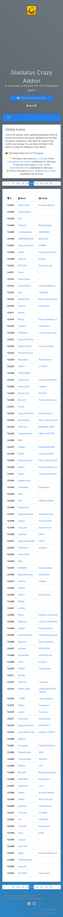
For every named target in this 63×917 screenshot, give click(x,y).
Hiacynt (21, 306)
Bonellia (21, 675)
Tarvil (20, 662)
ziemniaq (22, 534)
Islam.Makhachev (26, 732)
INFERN (42, 245)
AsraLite (22, 259)
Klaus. (32, 171)
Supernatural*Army (48, 252)
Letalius (21, 628)
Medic (21, 853)
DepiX (21, 474)
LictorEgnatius (25, 232)
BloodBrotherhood (47, 772)
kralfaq (21, 608)
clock (41, 786)
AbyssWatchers (46, 514)
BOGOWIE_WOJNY (19, 167)
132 (36, 183)
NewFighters (45, 718)
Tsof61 (21, 799)
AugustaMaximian (26, 541)
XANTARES (23, 779)
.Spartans (43, 682)
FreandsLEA (23, 386)
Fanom (21, 406)
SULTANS (22, 873)
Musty (21, 319)
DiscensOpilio (24, 752)
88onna (21, 765)
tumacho (22, 866)
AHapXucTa (23, 507)
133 (41, 183)
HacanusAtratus (25, 339)
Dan (20, 218)
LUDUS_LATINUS (47, 732)
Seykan (21, 521)
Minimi (21, 615)
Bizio (20, 440)
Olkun (41, 534)
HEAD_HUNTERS (47, 433)
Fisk (20, 292)
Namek (42, 259)
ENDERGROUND (26, 238)
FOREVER (43, 819)
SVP (41, 765)
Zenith (42, 541)
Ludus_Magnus (46, 698)
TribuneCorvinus (26, 245)
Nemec (21, 467)
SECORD (22, 265)
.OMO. (41, 164)
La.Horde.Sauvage (48, 332)
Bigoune (22, 641)
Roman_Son (23, 393)
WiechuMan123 (25, 460)
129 (22, 183)
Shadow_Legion (48, 171)
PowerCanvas (45, 359)
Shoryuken (23, 718)
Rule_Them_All (45, 265)
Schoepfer (23, 745)
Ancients (43, 547)
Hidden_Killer (24, 688)
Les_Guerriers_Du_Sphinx (19, 161)
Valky (20, 494)
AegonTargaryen (26, 725)
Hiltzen (21, 366)
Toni (20, 500)
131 (31, 183)
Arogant (22, 447)
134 (46, 183)
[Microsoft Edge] (35, 105)
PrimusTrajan (24, 279)
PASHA (21, 601)
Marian (21, 252)
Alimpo (21, 792)
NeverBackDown (47, 447)
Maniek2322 (24, 299)
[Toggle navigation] (8, 117)
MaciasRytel (24, 420)
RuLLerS (22, 400)
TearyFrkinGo (24, 285)
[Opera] (33, 105)
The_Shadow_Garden (49, 635)
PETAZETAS (44, 648)
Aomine (21, 588)
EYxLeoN (22, 812)
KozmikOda (44, 779)
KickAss (21, 581)
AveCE (21, 453)
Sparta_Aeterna (46, 641)
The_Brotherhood (47, 745)
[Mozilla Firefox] (30, 105)
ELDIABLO (23, 332)
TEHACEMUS (24, 373)
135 (50, 183)
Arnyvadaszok (45, 413)
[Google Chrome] (28, 105)
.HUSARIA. (44, 292)
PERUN (21, 668)
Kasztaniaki (44, 306)
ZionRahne (23, 547)
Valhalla (42, 581)
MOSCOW (43, 238)
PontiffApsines (25, 859)
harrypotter (23, 379)
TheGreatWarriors (47, 285)
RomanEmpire (45, 225)
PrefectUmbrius (25, 353)
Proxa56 (22, 826)
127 (13, 183)
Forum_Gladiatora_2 (48, 319)
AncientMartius (25, 635)
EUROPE (43, 393)
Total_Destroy (45, 521)
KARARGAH (44, 232)
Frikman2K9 (23, 554)
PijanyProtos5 (24, 346)
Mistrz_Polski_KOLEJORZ (51, 299)
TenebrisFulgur (25, 433)
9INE (41, 752)
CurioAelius (23, 487)
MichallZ (22, 772)
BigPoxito (22, 621)
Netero (21, 705)
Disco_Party (44, 873)
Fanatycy (43, 712)
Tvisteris (22, 326)
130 (27, 183)
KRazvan (22, 682)
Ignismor (22, 648)
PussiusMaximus (26, 413)
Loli (19, 819)
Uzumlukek (23, 655)
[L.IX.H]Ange (41, 158)
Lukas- (21, 712)
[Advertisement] (31, 42)
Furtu (20, 833)
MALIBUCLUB (45, 655)
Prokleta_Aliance (46, 205)
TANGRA (43, 759)
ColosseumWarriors (48, 379)
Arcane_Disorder (46, 792)
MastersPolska (46, 628)
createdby (46, 909)
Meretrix (22, 739)
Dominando (44, 487)
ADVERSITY (44, 725)
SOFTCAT (22, 846)
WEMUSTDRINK (46, 500)
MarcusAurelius (25, 574)
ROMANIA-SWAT (47, 426)
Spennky (22, 806)
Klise (20, 561)
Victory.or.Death (46, 346)
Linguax (22, 839)
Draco (21, 272)
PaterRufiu (23, 786)
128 (17, 183)
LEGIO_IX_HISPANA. (48, 621)
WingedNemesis (26, 514)
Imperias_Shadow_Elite (49, 615)
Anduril (21, 594)
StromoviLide (45, 527)
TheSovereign (24, 759)
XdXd (41, 833)
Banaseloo (23, 359)
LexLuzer (22, 527)
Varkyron (22, 225)
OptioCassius (24, 212)
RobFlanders (24, 205)
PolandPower (45, 668)
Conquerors (44, 705)
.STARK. (22, 698)
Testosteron (44, 326)
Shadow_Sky (45, 594)
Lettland (43, 386)
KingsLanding (45, 568)
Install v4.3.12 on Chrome (32, 98)
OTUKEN (43, 366)
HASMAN (22, 568)
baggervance (24, 480)
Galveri (21, 312)
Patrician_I (23, 426)
